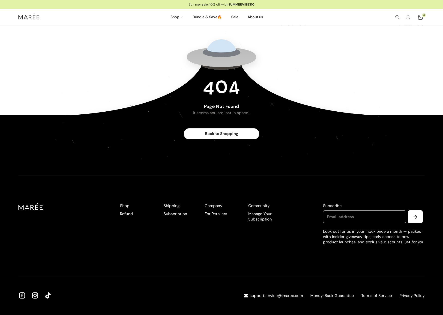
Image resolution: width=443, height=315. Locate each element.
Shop (124, 205)
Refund (126, 213)
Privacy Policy (412, 295)
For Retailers (216, 213)
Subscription (175, 213)
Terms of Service (376, 295)
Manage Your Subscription (260, 216)
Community (258, 205)
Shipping (172, 205)
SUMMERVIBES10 (241, 4)
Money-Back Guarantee (332, 295)
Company (213, 205)
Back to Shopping (221, 133)
